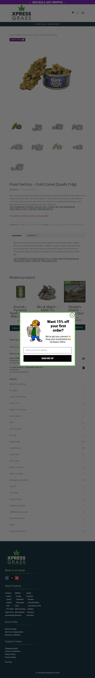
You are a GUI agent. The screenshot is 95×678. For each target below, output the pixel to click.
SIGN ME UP (47, 358)
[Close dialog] (72, 315)
